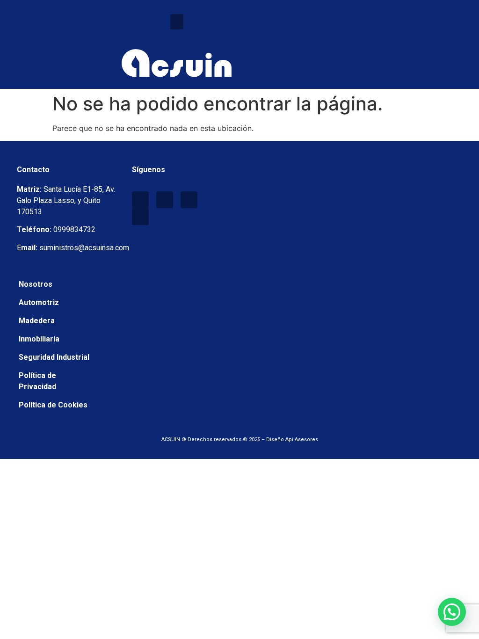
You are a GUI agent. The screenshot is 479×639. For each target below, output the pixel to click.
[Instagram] (189, 199)
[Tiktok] (140, 216)
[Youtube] (164, 199)
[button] (176, 21)
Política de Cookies (53, 404)
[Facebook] (140, 199)
